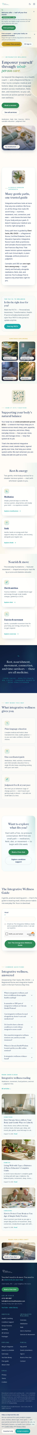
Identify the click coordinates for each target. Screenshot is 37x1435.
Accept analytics (22, 1431)
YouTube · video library (10, 1307)
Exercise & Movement (27, 1334)
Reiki (21, 1327)
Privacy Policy (13, 1403)
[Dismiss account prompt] (34, 34)
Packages (5, 1336)
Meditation (24, 1324)
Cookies (4, 1382)
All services (5, 1333)
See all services (11, 112)
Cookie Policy (8, 1426)
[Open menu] (34, 4)
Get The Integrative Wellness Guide (20, 944)
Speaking (5, 1329)
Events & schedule (8, 1350)
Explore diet (8, 602)
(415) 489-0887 (7, 1298)
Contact (23, 1361)
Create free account (12, 44)
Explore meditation (11, 511)
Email (6, 913)
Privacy (4, 1375)
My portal (23, 1347)
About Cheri (6, 1365)
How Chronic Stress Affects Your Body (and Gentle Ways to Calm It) (18, 1121)
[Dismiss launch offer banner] (34, 11)
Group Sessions (7, 1326)
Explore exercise (10, 634)
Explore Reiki (8, 543)
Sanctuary (5, 1354)
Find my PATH (12, 326)
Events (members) (26, 1350)
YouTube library (7, 1357)
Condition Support (8, 1322)
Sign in (29, 44)
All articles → (6, 1089)
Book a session (10, 105)
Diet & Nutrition (25, 1331)
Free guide (5, 1361)
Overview (23, 1320)
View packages (8, 28)
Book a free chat (18, 852)
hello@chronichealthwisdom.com (13, 1301)
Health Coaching (7, 1318)
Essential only (8, 1431)
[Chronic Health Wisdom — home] (6, 4)
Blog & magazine (7, 1347)
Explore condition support (18, 860)
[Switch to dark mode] (30, 4)
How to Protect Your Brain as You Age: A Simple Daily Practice (18, 1214)
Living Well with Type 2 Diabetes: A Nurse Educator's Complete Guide (18, 1168)
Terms (4, 1378)
